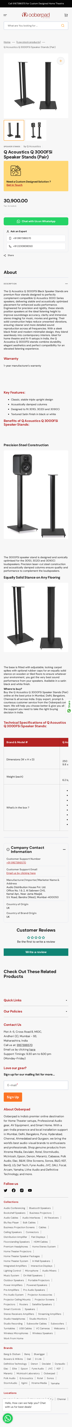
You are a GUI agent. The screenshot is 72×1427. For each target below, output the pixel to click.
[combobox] (36, 25)
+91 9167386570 (22, 238)
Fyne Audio (38, 1368)
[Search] (63, 25)
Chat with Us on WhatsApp (38, 221)
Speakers (30, 1309)
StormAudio (10, 1383)
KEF (59, 1368)
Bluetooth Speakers (40, 1208)
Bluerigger (39, 1354)
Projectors (9, 1304)
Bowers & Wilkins (13, 1359)
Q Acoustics (26, 1378)
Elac (6, 1368)
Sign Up (13, 1097)
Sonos (50, 1378)
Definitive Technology (15, 1363)
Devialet (46, 1363)
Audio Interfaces (31, 1217)
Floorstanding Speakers (17, 1241)
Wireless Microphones (16, 1333)
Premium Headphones (16, 1246)
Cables (42, 1227)
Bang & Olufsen (12, 1354)
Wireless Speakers (42, 1333)
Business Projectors (41, 1212)
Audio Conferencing (14, 1208)
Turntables (9, 1328)
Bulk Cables (29, 1222)
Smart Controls (12, 1309)
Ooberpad (49, 1373)
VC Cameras (43, 1328)
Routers (23, 1304)
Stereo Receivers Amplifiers (19, 1314)
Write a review (36, 952)
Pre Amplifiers (11, 1289)
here (32, 1049)
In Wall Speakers (41, 1261)
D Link (38, 1359)
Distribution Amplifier (15, 1237)
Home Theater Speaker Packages (22, 1256)
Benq (27, 1354)
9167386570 (24, 1045)
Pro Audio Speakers (34, 1289)
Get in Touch (14, 185)
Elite (14, 1368)
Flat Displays (38, 1237)
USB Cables (25, 1328)
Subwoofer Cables (37, 1323)
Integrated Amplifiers (15, 1265)
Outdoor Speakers (14, 1280)
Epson (24, 1368)
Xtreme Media (39, 1383)
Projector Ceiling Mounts (17, 1299)
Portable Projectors (39, 1280)
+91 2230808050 (23, 246)
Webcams (59, 1328)
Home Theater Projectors (17, 1251)
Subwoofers (57, 1323)
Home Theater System (16, 1261)
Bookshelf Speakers (14, 1212)
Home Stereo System (44, 1246)
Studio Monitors (38, 1318)
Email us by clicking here (21, 873)
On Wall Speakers (32, 1275)
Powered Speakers (37, 1285)
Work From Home (13, 1338)
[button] (5, 15)
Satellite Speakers (42, 1304)
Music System (11, 1275)
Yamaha (55, 1383)
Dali (29, 1359)
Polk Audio (10, 1378)
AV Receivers (51, 1217)
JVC (50, 1368)
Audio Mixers (49, 1270)
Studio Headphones (14, 1318)
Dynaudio (60, 1363)
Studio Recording (13, 1323)
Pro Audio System (14, 1294)
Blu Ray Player (11, 1222)
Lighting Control (12, 1270)
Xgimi (24, 1383)
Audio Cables (11, 1217)
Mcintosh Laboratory (28, 1373)
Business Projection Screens (19, 1227)
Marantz (8, 1373)
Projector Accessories (40, 1294)
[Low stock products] (28, 42)
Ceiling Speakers (13, 1232)
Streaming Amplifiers (49, 1314)
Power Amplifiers (13, 1285)
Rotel (40, 1378)
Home (7, 42)
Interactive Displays (41, 1265)
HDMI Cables (41, 1241)
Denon (34, 1363)
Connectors (32, 1232)
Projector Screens (44, 1299)
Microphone (31, 1270)
